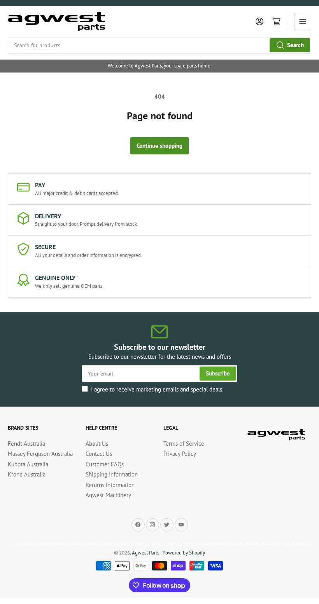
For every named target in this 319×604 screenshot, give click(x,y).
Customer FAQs (105, 464)
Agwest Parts (145, 552)
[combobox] (159, 45)
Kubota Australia (28, 464)
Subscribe (218, 373)
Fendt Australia (26, 443)
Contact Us (99, 453)
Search (295, 45)
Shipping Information (112, 474)
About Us (97, 443)
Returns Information (110, 485)
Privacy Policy (179, 453)
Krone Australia (27, 474)
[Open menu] (302, 21)
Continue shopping (159, 145)
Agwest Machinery (108, 495)
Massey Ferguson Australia (40, 453)
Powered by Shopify (184, 552)
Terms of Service (183, 443)
